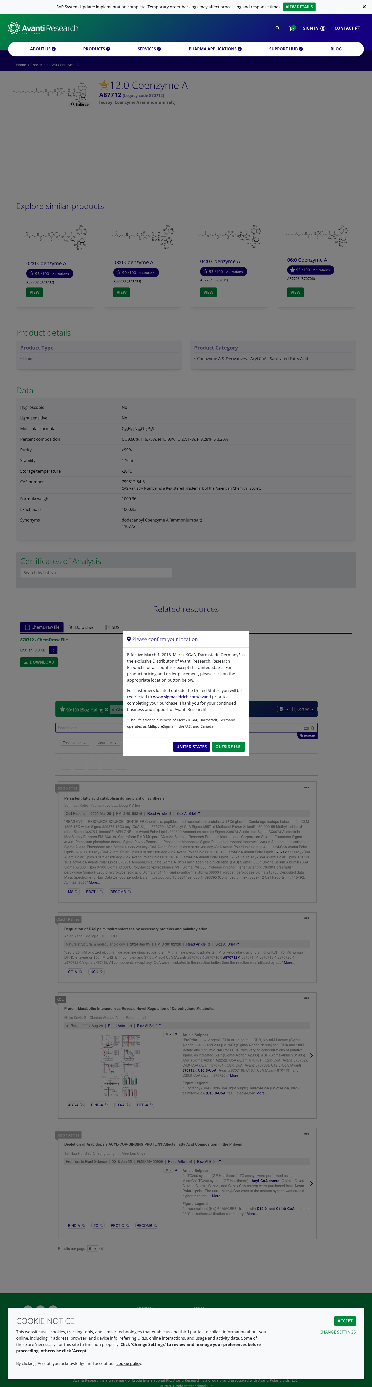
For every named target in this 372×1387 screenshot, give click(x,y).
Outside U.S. (228, 746)
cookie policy (128, 1363)
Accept (345, 1321)
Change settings (338, 1332)
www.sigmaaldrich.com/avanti (182, 697)
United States (191, 746)
